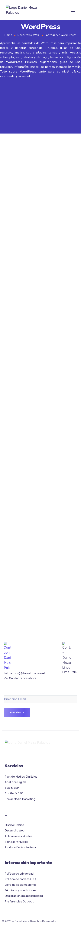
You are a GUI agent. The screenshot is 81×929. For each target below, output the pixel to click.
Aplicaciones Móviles (18, 836)
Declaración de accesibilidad (24, 896)
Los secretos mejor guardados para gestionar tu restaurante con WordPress (36, 178)
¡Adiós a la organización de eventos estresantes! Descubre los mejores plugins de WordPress (36, 529)
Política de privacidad (19, 873)
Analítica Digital (15, 782)
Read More (11, 212)
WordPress (46, 169)
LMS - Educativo (35, 334)
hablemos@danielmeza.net (24, 673)
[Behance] (19, 752)
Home (8, 35)
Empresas (31, 169)
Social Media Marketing (20, 799)
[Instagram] (13, 752)
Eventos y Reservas (37, 520)
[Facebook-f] (6, 752)
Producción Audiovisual (21, 847)
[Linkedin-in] (26, 752)
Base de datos (12, 249)
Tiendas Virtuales (16, 842)
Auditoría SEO (14, 793)
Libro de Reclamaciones (20, 884)
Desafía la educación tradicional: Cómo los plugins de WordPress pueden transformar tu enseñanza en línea (39, 343)
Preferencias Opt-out (19, 901)
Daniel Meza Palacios (36, 165)
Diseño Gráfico (14, 825)
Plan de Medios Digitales (21, 776)
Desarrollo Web (28, 35)
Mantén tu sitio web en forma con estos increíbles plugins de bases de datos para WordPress (37, 258)
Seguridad (31, 419)
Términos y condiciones (20, 890)
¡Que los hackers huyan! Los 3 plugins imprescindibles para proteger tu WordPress (38, 428)
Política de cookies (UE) (20, 879)
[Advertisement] (40, 105)
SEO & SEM (12, 787)
